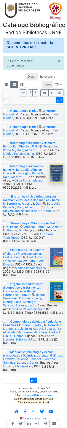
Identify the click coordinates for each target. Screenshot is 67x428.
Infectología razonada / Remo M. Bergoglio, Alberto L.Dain (29, 144)
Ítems (47, 84)
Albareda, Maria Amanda (20, 332)
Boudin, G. (14, 230)
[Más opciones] (30, 92)
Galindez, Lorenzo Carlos (21, 362)
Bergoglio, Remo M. (30, 173)
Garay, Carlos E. (50, 332)
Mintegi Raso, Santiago (19, 302)
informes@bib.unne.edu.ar (37, 395)
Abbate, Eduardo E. (46, 328)
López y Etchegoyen (17, 366)
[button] (35, 92)
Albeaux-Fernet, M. (37, 227)
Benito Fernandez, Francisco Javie (24, 296)
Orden (32, 76)
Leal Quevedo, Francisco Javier (25, 258)
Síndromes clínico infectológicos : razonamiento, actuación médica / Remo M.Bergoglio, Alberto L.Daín (31, 200)
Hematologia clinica (24, 110)
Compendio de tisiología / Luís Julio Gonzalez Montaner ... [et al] (32, 323)
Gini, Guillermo (13, 336)
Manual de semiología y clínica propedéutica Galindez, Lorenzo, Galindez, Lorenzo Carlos (33, 355)
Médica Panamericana (18, 153)
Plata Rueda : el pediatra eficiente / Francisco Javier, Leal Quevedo (23, 253)
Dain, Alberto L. (28, 150)
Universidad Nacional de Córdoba (27, 211)
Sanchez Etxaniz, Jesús (19, 305)
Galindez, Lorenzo (42, 359)
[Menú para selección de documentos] (10, 100)
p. (59, 100)
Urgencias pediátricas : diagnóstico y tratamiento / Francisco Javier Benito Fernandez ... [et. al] (23, 289)
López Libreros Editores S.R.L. (28, 337)
